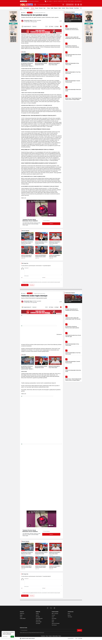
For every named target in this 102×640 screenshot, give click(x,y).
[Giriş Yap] (81, 4)
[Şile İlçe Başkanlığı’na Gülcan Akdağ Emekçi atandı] (41, 60)
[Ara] (76, 4)
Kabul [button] (12, 636)
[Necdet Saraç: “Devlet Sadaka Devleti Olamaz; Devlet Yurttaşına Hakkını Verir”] (73, 96)
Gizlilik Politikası (4, 636)
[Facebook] (47, 608)
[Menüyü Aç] (35, 4)
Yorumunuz (26, 578)
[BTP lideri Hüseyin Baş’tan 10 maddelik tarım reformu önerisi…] (73, 26)
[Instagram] (54, 608)
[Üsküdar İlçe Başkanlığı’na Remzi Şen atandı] (55, 252)
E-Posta (44, 277)
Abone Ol (51, 223)
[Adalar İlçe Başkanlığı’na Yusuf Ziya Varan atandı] (27, 252)
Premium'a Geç (70, 4)
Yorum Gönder (25, 595)
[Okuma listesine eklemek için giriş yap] (61, 26)
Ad (22, 277)
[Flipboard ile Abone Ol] (34, 26)
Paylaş (81, 638)
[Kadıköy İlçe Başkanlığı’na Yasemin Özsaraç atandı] (41, 252)
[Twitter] (51, 608)
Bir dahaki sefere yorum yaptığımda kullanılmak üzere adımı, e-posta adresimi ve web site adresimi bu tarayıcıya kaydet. (41, 282)
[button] (78, 4)
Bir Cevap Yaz (25, 263)
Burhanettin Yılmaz (28, 20)
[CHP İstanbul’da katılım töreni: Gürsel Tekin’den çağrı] (73, 52)
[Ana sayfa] (20, 8)
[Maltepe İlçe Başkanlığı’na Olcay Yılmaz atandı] (55, 60)
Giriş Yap (32, 595)
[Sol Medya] (26, 4)
